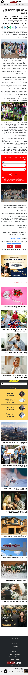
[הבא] (9, 671)
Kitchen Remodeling (15, 654)
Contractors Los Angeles (15, 657)
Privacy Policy (23, 180)
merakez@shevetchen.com (14, 243)
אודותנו (15, 641)
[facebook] (16, 27)
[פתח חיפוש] (5, 1)
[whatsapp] (10, 27)
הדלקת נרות (24, 4)
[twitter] (8, 27)
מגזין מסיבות (15, 649)
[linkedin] (5, 27)
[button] (4, 162)
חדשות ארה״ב (15, 646)
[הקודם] (1, 671)
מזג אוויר (18, 4)
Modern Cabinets (15, 659)
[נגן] (5, 671)
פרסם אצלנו (15, 638)
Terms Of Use (6, 181)
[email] (2, 27)
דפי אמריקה (15, 651)
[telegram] (13, 27)
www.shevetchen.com (15, 238)
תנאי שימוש (15, 643)
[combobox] (14, 384)
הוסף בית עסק (14, 388)
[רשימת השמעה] (12, 671)
